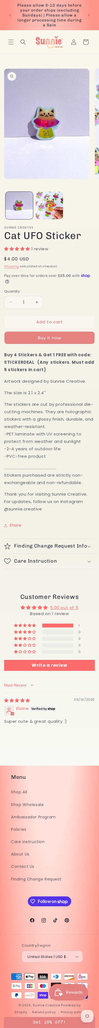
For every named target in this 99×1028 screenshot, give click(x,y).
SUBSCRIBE (49, 611)
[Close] (89, 474)
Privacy (50, 599)
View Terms (33, 599)
